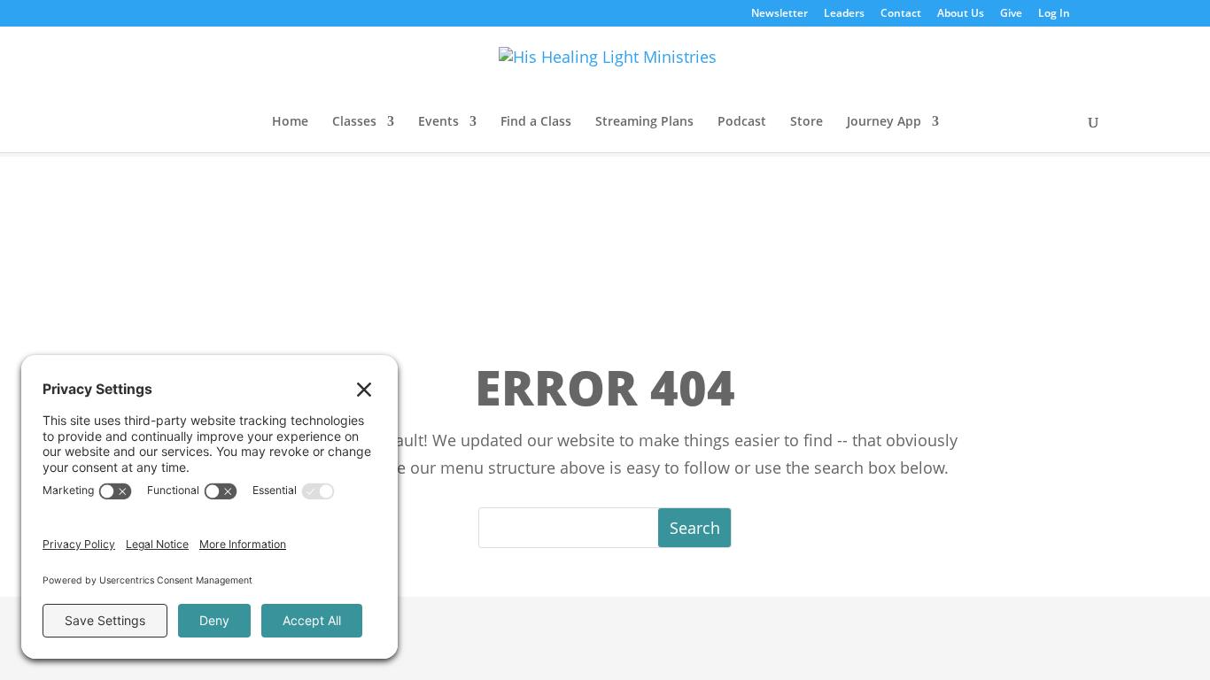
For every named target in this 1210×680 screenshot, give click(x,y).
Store (806, 122)
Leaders (844, 14)
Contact (900, 14)
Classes (354, 122)
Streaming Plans (644, 122)
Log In (1054, 14)
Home (290, 122)
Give (1011, 14)
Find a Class (535, 122)
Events (438, 122)
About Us (960, 14)
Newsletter (779, 14)
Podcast (741, 122)
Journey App (884, 122)
